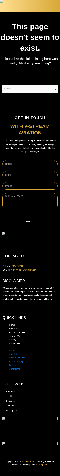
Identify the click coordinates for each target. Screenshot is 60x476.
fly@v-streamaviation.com (25, 270)
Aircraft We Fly (16, 336)
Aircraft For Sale (17, 332)
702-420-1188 (17, 266)
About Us (13, 328)
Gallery (12, 339)
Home (12, 325)
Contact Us (14, 343)
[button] (57, 7)
